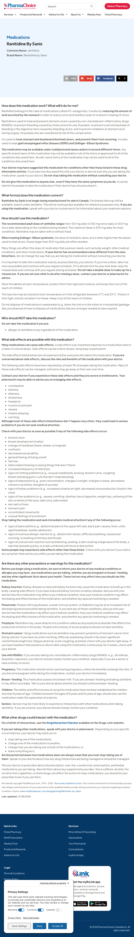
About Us (76, 14)
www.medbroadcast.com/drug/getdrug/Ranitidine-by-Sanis (50, 791)
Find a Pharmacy (113, 14)
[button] (71, 78)
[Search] (93, 6)
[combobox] (68, 6)
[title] (80, 904)
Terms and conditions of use (68, 783)
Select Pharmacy (117, 6)
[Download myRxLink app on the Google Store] (98, 904)
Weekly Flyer (94, 14)
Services (8, 14)
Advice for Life (56, 14)
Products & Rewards (31, 14)
